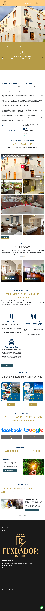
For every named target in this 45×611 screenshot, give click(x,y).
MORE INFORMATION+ (10, 470)
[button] (2, 58)
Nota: (11, 436)
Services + (7, 365)
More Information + (32, 512)
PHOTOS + (5, 237)
